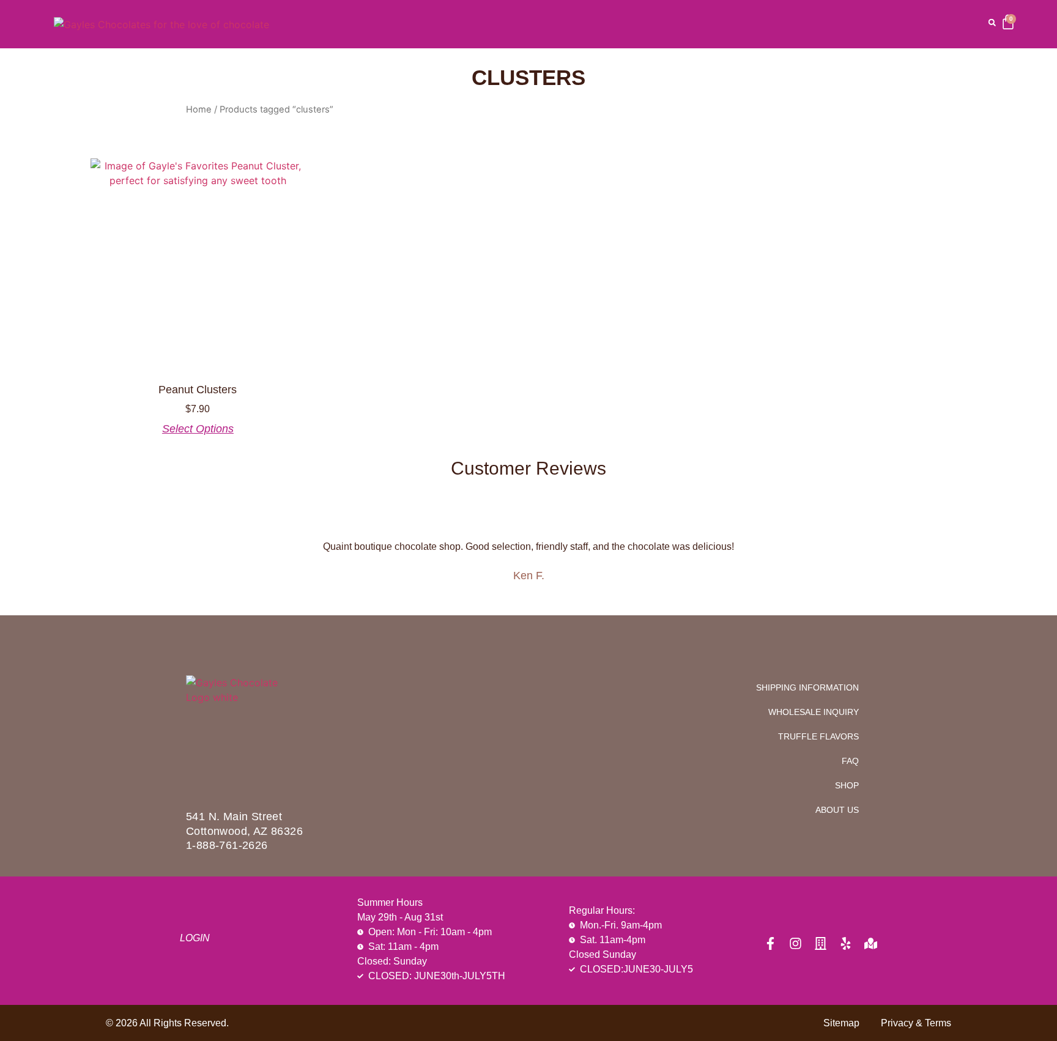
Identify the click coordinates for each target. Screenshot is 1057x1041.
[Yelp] (845, 943)
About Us (837, 810)
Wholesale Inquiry (813, 712)
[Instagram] (795, 943)
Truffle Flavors (818, 736)
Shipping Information (807, 687)
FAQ (850, 761)
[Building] (820, 943)
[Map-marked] (870, 943)
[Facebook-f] (770, 943)
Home (199, 109)
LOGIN (195, 938)
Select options (198, 428)
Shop (847, 785)
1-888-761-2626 (227, 845)
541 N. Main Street (234, 816)
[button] (992, 23)
